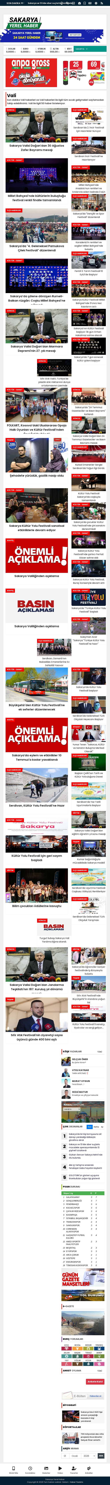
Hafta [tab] (96, 1127)
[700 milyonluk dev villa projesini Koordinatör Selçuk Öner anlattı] (70, 1438)
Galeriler (46, 1473)
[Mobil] (61, 3)
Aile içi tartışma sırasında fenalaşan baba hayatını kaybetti (82, 1167)
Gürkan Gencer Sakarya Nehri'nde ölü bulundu (82, 1156)
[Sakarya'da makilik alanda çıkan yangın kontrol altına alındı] (82, 1322)
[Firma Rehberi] (79, 3)
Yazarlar (74, 1473)
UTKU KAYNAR (80, 1070)
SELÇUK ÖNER (80, 1059)
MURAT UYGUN (81, 1081)
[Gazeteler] (90, 3)
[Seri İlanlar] (84, 3)
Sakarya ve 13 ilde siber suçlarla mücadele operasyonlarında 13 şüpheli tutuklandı (81, 1147)
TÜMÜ (99, 1052)
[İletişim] (73, 3)
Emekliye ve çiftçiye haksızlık (85, 1095)
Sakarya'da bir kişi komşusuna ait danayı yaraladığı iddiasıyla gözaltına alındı (83, 1137)
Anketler (89, 1473)
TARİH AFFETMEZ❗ (80, 1073)
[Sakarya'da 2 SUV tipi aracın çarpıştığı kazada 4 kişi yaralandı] (70, 1416)
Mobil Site (13, 1473)
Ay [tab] (102, 1127)
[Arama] (67, 3)
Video (60, 1473)
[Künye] (96, 3)
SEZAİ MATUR (80, 1092)
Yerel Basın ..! (78, 1084)
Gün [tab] (90, 1127)
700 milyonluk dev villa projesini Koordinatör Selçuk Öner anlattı (92, 1437)
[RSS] (101, 3)
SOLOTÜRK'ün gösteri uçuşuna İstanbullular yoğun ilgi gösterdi (81, 1177)
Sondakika (30, 1473)
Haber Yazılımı (76, 1482)
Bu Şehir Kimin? (79, 1062)
